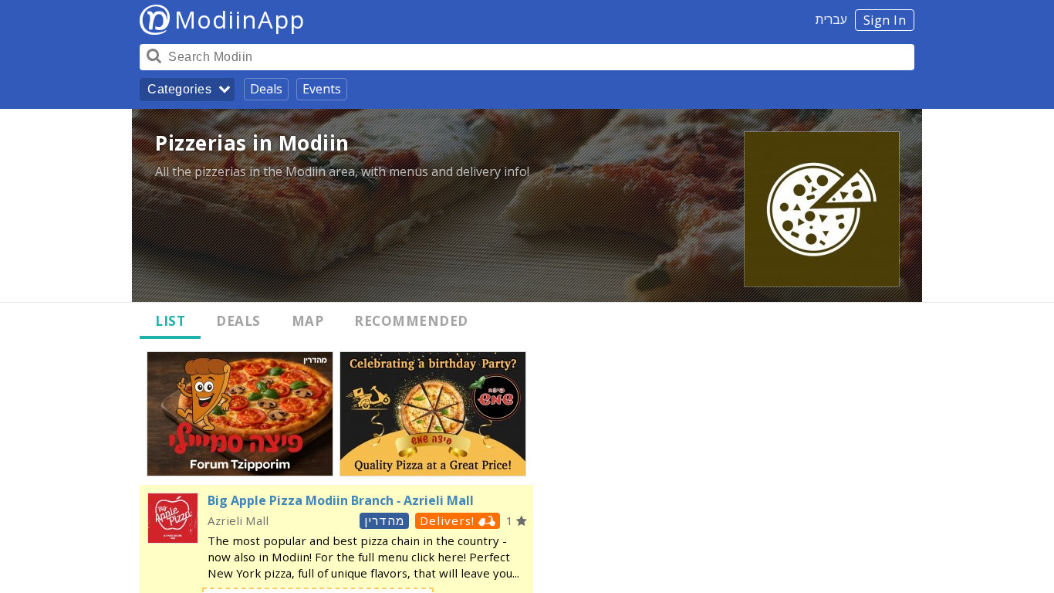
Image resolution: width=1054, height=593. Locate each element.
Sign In (885, 20)
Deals (266, 89)
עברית (831, 19)
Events (321, 89)
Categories (179, 89)
